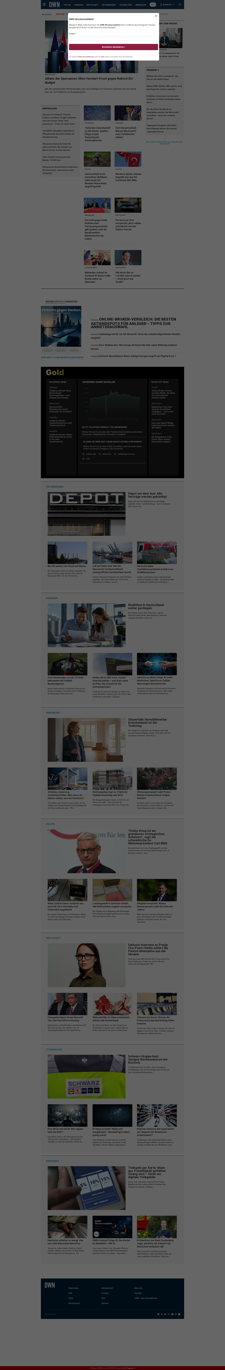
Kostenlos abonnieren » (113, 47)
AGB (102, 57)
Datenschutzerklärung (85, 57)
